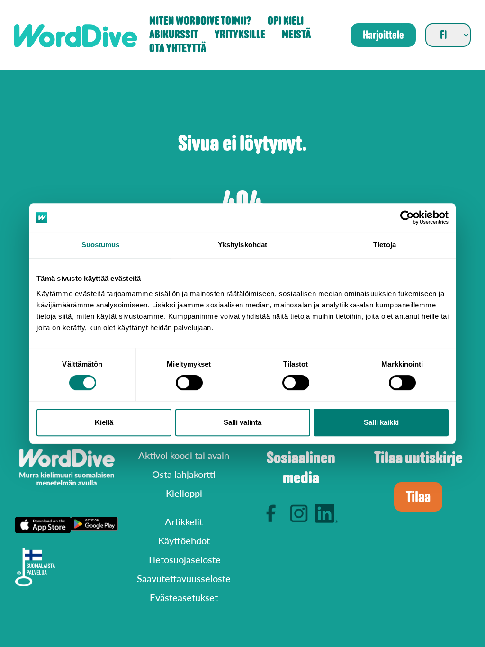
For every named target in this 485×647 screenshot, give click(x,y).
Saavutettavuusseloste (184, 578)
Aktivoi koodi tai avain (183, 455)
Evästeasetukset (184, 597)
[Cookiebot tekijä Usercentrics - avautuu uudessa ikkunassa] (407, 217)
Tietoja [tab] (384, 245)
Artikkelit (184, 521)
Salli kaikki (381, 422)
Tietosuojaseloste (184, 559)
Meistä (296, 35)
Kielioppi (184, 493)
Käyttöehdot (184, 540)
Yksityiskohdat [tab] (242, 245)
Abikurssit (173, 35)
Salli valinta (242, 422)
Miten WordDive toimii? (200, 21)
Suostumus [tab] (100, 245)
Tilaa (418, 497)
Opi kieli (286, 21)
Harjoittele (383, 35)
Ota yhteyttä (177, 48)
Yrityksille (240, 35)
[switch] (189, 382)
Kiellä (104, 422)
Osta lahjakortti (184, 474)
